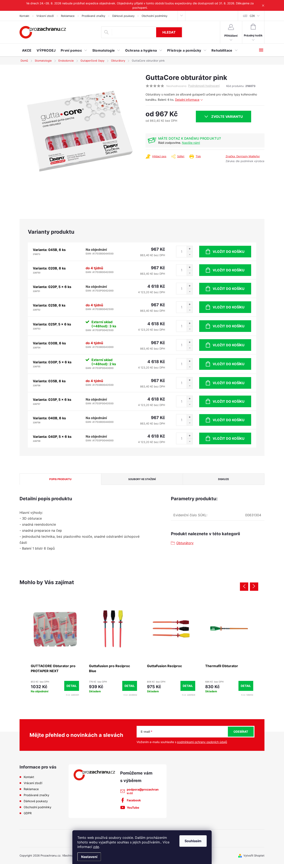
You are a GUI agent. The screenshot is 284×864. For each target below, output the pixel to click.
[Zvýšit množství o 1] (190, 249)
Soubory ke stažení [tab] (142, 479)
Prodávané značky (93, 15)
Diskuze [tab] (223, 479)
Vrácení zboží (45, 15)
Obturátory (185, 543)
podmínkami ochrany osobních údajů (202, 742)
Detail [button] (72, 686)
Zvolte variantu (227, 116)
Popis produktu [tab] (60, 479)
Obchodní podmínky (154, 15)
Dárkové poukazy (123, 15)
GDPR (28, 813)
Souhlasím (193, 841)
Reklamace (68, 15)
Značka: (243, 156)
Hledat (169, 32)
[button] (55, 685)
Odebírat (240, 731)
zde (96, 847)
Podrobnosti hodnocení (204, 85)
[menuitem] (27, 50)
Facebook (134, 800)
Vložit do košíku (228, 252)
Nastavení (89, 857)
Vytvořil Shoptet (253, 855)
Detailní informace (187, 99)
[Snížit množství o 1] (190, 254)
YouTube (133, 807)
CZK (252, 15)
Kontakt (24, 15)
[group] (55, 648)
